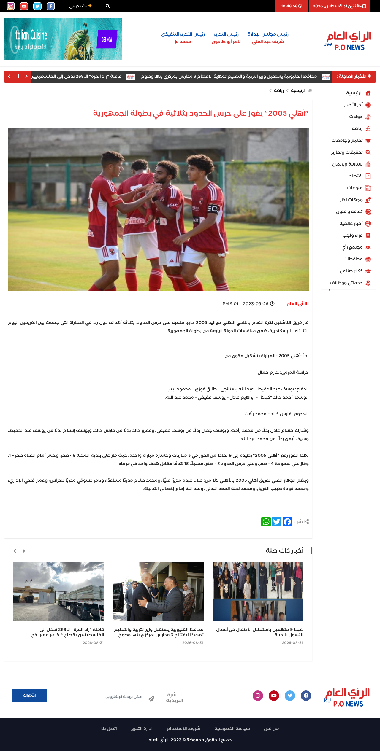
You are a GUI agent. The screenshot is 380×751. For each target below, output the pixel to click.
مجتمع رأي (352, 247)
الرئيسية (355, 93)
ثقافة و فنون (350, 212)
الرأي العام (296, 304)
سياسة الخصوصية (232, 729)
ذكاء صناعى (352, 271)
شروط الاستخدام (183, 729)
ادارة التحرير (142, 729)
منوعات (355, 188)
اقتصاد (356, 176)
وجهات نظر (352, 200)
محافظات (353, 259)
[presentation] (23, 551)
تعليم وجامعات (347, 141)
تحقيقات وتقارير (347, 152)
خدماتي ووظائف (347, 283)
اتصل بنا (109, 729)
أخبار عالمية (351, 224)
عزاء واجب (353, 235)
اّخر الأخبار (354, 105)
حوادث (356, 117)
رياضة (358, 129)
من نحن (271, 729)
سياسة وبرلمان (348, 164)
